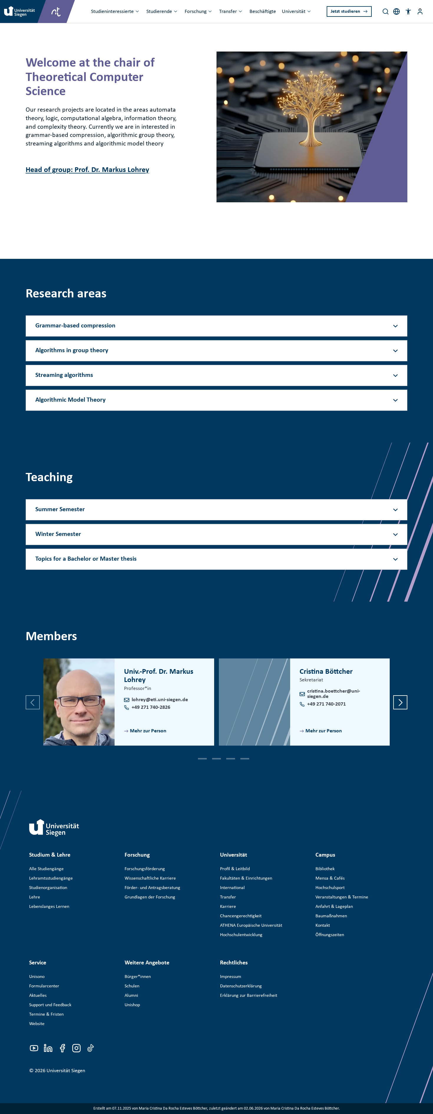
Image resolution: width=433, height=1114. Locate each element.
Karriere (228, 906)
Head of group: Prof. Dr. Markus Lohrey (87, 170)
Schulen (132, 986)
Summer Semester (60, 509)
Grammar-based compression (75, 325)
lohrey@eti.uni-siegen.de (160, 700)
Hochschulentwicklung (241, 935)
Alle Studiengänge (46, 869)
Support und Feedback (50, 1005)
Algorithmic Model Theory (70, 400)
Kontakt (322, 925)
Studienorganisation (48, 887)
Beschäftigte (262, 11)
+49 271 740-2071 (326, 704)
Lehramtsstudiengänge (51, 878)
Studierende (159, 11)
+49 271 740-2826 (151, 707)
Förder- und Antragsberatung (152, 887)
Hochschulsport (330, 887)
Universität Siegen (66, 1071)
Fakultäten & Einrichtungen (246, 878)
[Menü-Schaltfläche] (420, 11)
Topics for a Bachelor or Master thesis (86, 559)
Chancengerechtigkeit (241, 916)
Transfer (228, 11)
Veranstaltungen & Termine (341, 897)
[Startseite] (54, 828)
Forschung (195, 11)
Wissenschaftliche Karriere (150, 878)
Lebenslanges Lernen (49, 906)
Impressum (230, 976)
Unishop (132, 1005)
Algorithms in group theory (71, 350)
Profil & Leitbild (235, 869)
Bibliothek (325, 869)
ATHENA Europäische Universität (251, 925)
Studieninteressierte (112, 11)
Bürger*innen (138, 976)
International (232, 887)
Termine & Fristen (46, 1014)
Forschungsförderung (145, 869)
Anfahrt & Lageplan (334, 906)
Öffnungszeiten (329, 935)
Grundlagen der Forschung (150, 897)
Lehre (34, 897)
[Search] (385, 11)
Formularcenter (44, 986)
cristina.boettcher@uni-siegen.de (333, 693)
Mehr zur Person (148, 731)
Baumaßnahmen (331, 916)
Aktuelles (38, 995)
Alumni (131, 995)
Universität (293, 11)
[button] (408, 11)
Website (36, 1024)
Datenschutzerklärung (241, 986)
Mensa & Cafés (330, 878)
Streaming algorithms (64, 375)
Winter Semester (58, 534)
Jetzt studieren (345, 11)
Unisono (36, 976)
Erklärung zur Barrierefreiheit (248, 995)
